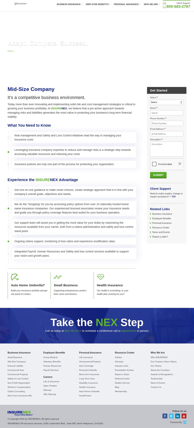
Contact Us (156, 387)
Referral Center (122, 378)
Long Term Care (87, 378)
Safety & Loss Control (18, 378)
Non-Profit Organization (19, 383)
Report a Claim (122, 374)
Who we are (151, 4)
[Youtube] (184, 416)
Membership (121, 391)
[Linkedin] (177, 416)
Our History (156, 366)
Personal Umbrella (88, 370)
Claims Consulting (16, 391)
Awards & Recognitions (162, 374)
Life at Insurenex (51, 381)
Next (183, 43)
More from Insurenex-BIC (20, 395)
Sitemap (47, 390)
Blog (117, 387)
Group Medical (50, 357)
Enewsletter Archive (124, 370)
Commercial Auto (16, 370)
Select (154, 97)
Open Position (50, 386)
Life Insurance (86, 357)
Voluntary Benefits (52, 361)
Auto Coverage (86, 366)
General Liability (15, 366)
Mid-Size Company (17, 361)
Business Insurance (68, 4)
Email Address (158, 129)
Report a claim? (160, 236)
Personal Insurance (126, 4)
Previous (10, 43)
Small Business (15, 357)
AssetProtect (85, 395)
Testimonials (156, 378)
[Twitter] (171, 416)
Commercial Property (18, 374)
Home (10, 51)
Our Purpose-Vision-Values (164, 361)
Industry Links (121, 366)
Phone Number (158, 118)
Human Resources (52, 366)
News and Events (161, 232)
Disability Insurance (88, 383)
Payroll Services (51, 370)
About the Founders (160, 370)
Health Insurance (87, 387)
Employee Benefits (97, 4)
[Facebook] (164, 416)
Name (154, 108)
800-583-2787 (178, 6)
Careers (47, 377)
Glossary (119, 361)
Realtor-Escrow (122, 383)
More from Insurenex (89, 374)
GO (174, 196)
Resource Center (160, 227)
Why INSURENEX (159, 357)
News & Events (158, 383)
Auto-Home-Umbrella (89, 391)
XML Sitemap (49, 394)
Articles (118, 357)
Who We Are (158, 352)
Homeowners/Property (90, 361)
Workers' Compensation (19, 387)
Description (156, 139)
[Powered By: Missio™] (184, 422)
